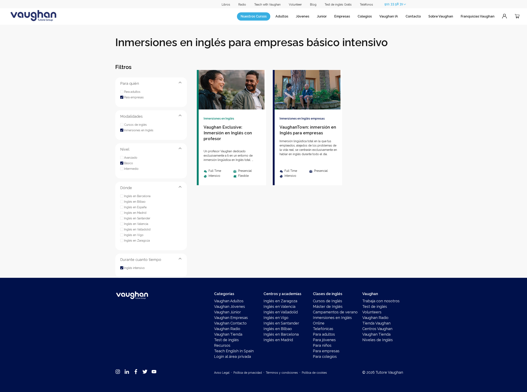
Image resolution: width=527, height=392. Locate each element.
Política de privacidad (247, 372)
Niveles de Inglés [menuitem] (377, 340)
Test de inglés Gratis (338, 4)
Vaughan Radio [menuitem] (227, 329)
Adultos (281, 16)
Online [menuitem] (318, 323)
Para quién (129, 83)
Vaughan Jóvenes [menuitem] (229, 306)
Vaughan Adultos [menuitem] (229, 301)
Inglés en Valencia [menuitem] (279, 306)
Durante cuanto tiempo (140, 259)
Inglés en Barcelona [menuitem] (281, 334)
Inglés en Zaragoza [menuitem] (280, 301)
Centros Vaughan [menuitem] (377, 329)
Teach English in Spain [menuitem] (234, 351)
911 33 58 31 (393, 4)
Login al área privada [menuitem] (232, 356)
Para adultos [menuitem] (324, 334)
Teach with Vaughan (267, 4)
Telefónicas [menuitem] (323, 329)
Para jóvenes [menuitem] (324, 340)
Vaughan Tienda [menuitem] (228, 334)
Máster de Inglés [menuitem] (328, 306)
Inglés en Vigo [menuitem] (276, 317)
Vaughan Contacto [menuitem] (230, 323)
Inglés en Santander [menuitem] (281, 323)
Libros (226, 4)
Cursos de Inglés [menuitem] (327, 301)
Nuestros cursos (254, 16)
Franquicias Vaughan (477, 16)
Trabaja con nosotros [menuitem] (381, 301)
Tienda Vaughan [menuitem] (376, 323)
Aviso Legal (222, 372)
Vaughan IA (388, 16)
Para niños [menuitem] (322, 345)
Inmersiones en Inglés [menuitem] (332, 317)
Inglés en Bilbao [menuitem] (278, 329)
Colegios (365, 16)
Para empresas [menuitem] (326, 351)
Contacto (413, 16)
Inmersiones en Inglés (219, 118)
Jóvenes (302, 16)
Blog (313, 4)
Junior (322, 16)
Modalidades (131, 116)
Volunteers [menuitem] (371, 312)
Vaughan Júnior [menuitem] (227, 312)
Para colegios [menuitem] (325, 356)
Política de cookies (314, 372)
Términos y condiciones (282, 372)
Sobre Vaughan (440, 16)
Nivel (124, 149)
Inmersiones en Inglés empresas (302, 118)
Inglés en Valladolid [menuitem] (281, 312)
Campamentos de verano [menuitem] (335, 312)
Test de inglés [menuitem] (226, 340)
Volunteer (295, 4)
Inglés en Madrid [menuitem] (278, 340)
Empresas (342, 16)
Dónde (126, 188)
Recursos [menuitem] (222, 345)
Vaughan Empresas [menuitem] (231, 317)
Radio (242, 4)
